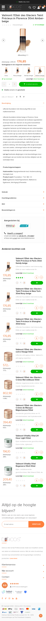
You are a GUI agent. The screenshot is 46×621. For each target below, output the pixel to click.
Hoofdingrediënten (9, 198)
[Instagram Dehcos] (9, 598)
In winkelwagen (32, 84)
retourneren (24, 1)
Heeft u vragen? (15, 233)
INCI (3, 204)
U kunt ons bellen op (19, 236)
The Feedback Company (23, 617)
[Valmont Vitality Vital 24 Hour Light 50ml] (8, 443)
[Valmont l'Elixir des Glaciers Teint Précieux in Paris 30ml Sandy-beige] (8, 266)
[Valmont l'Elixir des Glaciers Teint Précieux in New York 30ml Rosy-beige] (8, 297)
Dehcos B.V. (19, 606)
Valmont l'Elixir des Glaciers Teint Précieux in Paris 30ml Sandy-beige (29, 261)
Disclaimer (27, 606)
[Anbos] (24, 226)
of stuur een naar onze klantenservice (19, 238)
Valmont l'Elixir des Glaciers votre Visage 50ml (29, 351)
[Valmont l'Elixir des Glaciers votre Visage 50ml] (8, 356)
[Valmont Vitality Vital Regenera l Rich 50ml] (8, 470)
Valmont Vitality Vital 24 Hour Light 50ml (27, 437)
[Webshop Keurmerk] (11, 226)
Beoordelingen (8, 210)
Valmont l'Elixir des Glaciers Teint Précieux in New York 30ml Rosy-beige (29, 291)
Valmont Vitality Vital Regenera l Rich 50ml (26, 465)
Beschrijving (6, 103)
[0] (43, 7)
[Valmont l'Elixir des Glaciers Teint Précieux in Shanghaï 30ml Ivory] (8, 327)
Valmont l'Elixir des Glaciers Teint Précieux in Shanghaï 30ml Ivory (29, 321)
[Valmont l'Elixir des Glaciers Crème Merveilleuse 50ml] (8, 384)
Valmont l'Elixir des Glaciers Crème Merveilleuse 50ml (29, 379)
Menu (3, 9)
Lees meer (13, 558)
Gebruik (5, 192)
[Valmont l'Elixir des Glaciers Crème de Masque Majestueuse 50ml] (8, 413)
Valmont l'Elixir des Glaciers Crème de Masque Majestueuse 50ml (29, 408)
